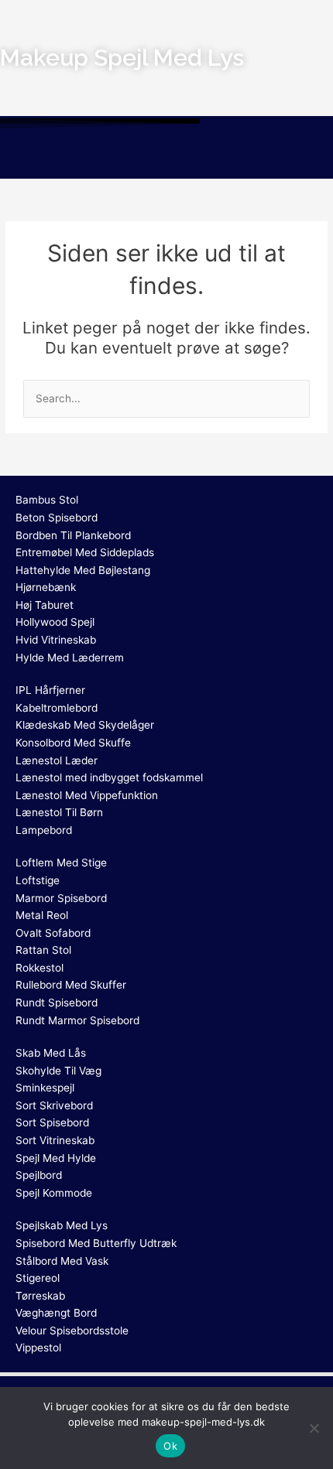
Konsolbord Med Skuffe (73, 742)
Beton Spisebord (56, 517)
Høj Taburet (44, 605)
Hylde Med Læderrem (69, 657)
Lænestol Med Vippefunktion (86, 795)
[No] (313, 1428)
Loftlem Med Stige (61, 862)
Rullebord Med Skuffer (70, 985)
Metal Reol (41, 915)
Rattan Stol (43, 950)
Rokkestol (39, 968)
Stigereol (37, 1278)
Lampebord (43, 830)
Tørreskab (40, 1296)
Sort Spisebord (52, 1122)
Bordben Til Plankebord (73, 535)
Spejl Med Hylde (55, 1158)
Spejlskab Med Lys (61, 1225)
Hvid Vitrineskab (55, 640)
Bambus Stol (46, 500)
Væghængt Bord (56, 1313)
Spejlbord (38, 1175)
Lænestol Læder (56, 760)
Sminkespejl (44, 1087)
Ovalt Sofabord (53, 933)
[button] (166, 156)
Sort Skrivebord (54, 1105)
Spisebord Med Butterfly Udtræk (96, 1243)
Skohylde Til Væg (58, 1070)
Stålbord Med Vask (61, 1261)
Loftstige (37, 880)
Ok (170, 1446)
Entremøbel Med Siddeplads (84, 552)
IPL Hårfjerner (50, 690)
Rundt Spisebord (56, 1002)
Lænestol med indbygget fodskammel (109, 777)
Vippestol (38, 1347)
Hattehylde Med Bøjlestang (82, 570)
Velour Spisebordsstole (72, 1330)
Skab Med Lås (50, 1053)
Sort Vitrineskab (54, 1140)
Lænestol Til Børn (59, 812)
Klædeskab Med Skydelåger (84, 725)
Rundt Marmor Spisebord (77, 1020)
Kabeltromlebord (56, 708)
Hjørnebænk (45, 587)
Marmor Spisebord (61, 898)
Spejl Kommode (53, 1193)
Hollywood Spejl (54, 622)
